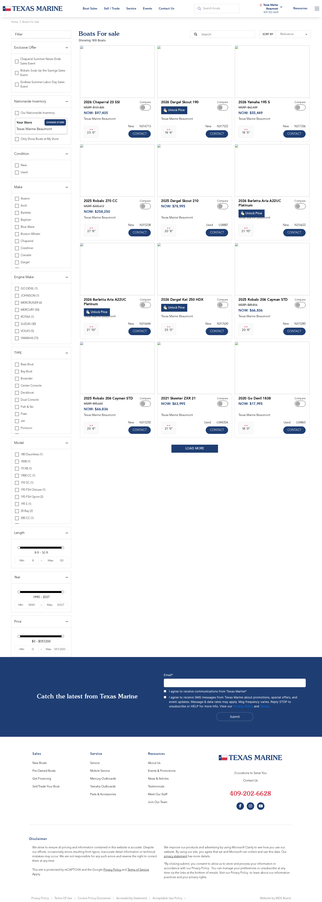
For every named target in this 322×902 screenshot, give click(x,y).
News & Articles (158, 778)
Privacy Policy (243, 706)
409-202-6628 (250, 794)
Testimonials (156, 786)
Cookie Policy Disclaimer (94, 898)
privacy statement (175, 856)
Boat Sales (90, 8)
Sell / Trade (112, 8)
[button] (86, 93)
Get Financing (41, 778)
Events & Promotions (162, 771)
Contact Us (166, 8)
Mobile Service (100, 771)
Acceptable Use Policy (167, 898)
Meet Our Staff (157, 794)
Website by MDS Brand (275, 898)
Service (95, 763)
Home (14, 22)
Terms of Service (138, 869)
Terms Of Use (63, 898)
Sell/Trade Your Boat (45, 786)
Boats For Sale (30, 22)
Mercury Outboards (103, 778)
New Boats (39, 763)
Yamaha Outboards (103, 786)
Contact (140, 133)
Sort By (268, 34)
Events (147, 8)
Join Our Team (157, 802)
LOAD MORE (194, 448)
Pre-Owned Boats (44, 771)
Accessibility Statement (131, 898)
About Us (154, 763)
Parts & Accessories (103, 794)
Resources (300, 8)
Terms (264, 706)
